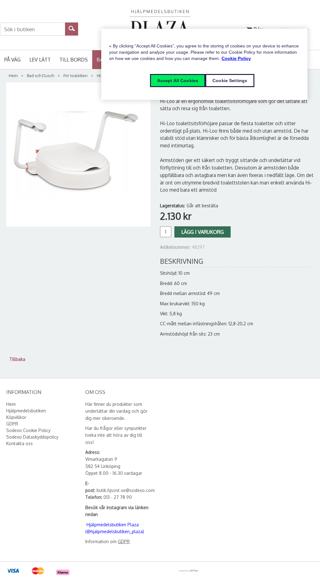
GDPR (124, 541)
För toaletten (75, 75)
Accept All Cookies (177, 80)
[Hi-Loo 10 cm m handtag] (78, 154)
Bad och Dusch (40, 75)
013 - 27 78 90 (117, 497)
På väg (12, 60)
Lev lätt (40, 60)
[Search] (71, 28)
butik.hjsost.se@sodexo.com (126, 490)
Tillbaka (17, 359)
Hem (13, 75)
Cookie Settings (229, 80)
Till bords (73, 60)
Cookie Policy (236, 58)
